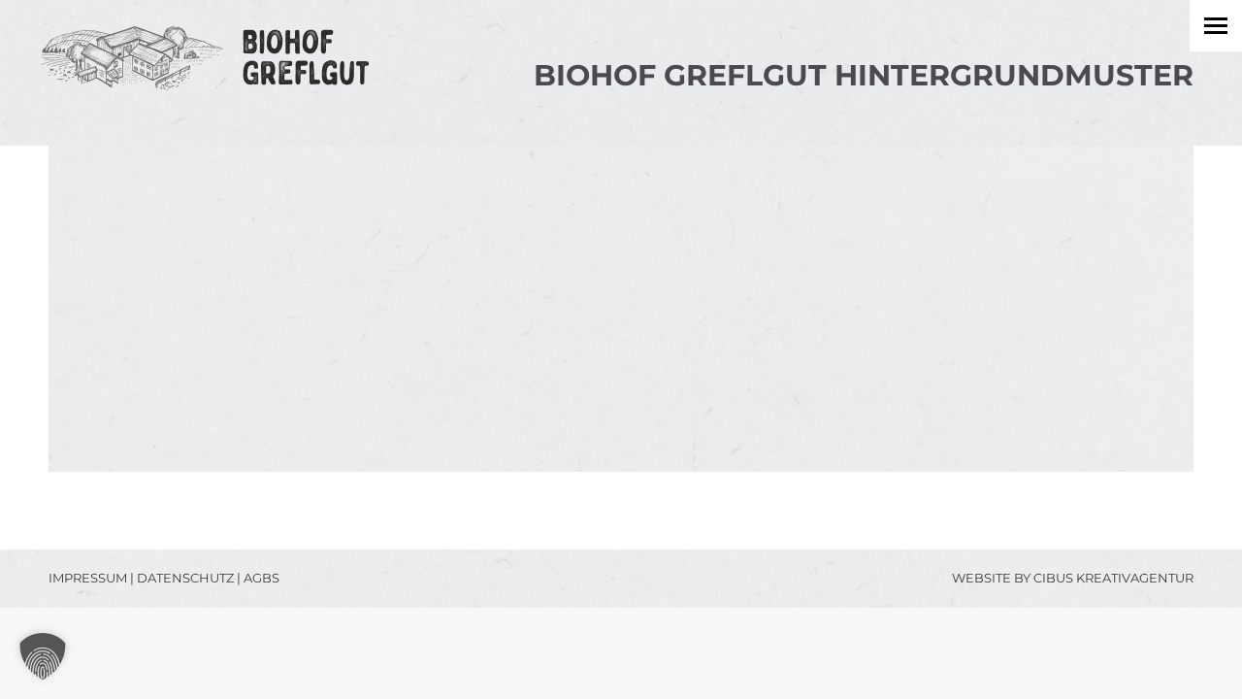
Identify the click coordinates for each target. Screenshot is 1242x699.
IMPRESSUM (88, 577)
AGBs (261, 577)
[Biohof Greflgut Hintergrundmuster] (621, 309)
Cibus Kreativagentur (1113, 577)
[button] (42, 656)
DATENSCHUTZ (185, 577)
